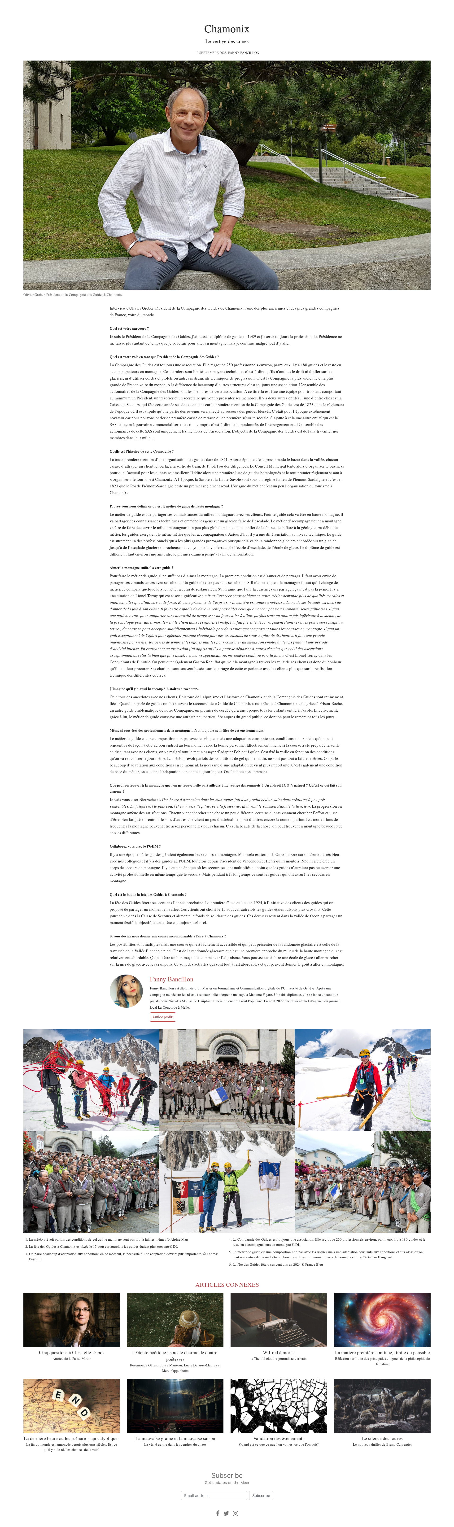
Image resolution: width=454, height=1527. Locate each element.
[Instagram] (235, 1513)
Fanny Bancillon (243, 52)
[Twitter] (226, 1513)
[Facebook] (218, 1513)
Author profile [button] (163, 1016)
